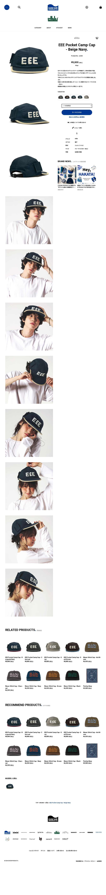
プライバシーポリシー (90, 861)
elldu (77, 38)
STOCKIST (59, 28)
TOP (37, 802)
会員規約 (99, 861)
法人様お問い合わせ (71, 850)
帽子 (76, 142)
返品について (50, 850)
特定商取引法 (79, 861)
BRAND (42, 802)
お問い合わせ (60, 850)
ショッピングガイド (34, 850)
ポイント (43, 850)
